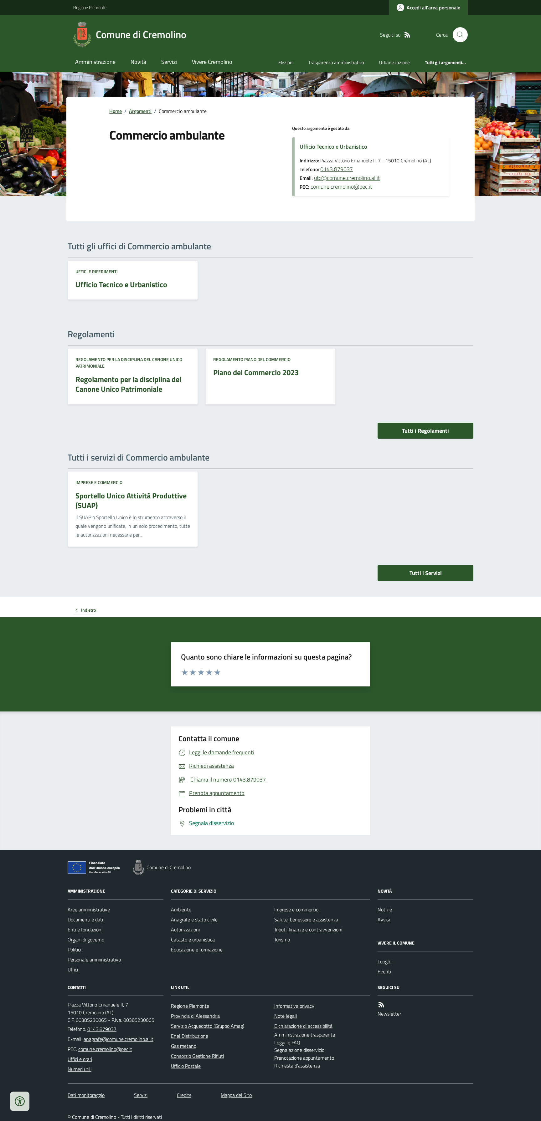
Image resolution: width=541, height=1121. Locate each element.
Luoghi (384, 961)
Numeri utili (79, 1069)
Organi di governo (86, 939)
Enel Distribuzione (189, 1036)
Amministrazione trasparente (304, 1034)
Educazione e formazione (197, 949)
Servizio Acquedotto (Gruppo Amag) (207, 1026)
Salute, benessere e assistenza (306, 919)
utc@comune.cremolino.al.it (347, 178)
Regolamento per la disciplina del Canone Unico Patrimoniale (128, 362)
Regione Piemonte (89, 7)
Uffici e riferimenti (96, 271)
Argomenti (140, 111)
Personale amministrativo (94, 959)
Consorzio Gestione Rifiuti (197, 1056)
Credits (184, 1095)
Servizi (169, 62)
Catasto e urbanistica (193, 939)
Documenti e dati (85, 919)
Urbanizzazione (394, 62)
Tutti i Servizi (426, 573)
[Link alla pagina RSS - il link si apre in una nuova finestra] (407, 35)
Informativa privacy (294, 1006)
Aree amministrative (89, 909)
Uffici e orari (80, 1059)
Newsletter (389, 1013)
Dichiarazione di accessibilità (303, 1026)
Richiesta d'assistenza (297, 1065)
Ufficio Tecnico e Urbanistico (333, 146)
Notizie (385, 909)
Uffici (73, 969)
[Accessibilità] (20, 1101)
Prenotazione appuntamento (304, 1058)
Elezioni (285, 62)
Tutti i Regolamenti (425, 430)
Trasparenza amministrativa (336, 62)
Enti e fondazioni (85, 929)
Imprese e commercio (98, 482)
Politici (74, 949)
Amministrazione (95, 62)
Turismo (282, 939)
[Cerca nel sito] (458, 34)
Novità (138, 62)
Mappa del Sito (236, 1095)
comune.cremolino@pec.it (341, 186)
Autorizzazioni (185, 929)
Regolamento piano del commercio (252, 359)
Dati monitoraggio (86, 1095)
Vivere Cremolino (212, 62)
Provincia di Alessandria (195, 1016)
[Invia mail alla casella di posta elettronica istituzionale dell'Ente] (118, 1039)
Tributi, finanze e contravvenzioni (308, 929)
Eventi (384, 971)
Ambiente (181, 909)
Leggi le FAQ (287, 1042)
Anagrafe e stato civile (194, 919)
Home (115, 111)
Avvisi (384, 919)
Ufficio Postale (186, 1066)
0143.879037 (336, 169)
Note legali (285, 1016)
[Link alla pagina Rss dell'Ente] (381, 1005)
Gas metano (183, 1046)
